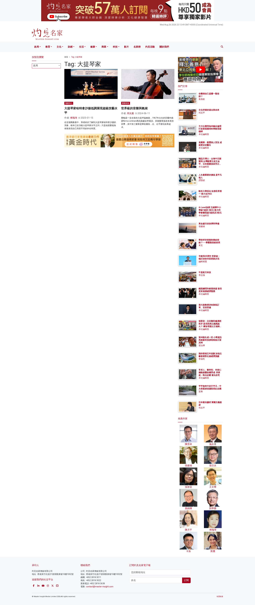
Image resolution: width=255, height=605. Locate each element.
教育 (47, 46)
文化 (59, 46)
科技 (115, 46)
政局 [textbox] (35, 65)
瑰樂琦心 (68, 103)
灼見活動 (150, 46)
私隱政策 (220, 596)
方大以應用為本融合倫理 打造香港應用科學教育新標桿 (210, 129)
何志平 (202, 112)
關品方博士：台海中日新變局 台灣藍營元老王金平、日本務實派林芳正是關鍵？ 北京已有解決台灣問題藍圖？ (210, 164)
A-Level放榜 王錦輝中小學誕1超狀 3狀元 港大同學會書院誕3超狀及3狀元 (210, 210)
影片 (126, 46)
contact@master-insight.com (99, 586)
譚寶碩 (202, 180)
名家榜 (137, 46)
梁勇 (201, 391)
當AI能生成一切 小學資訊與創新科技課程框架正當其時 (210, 340)
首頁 (66, 57)
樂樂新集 (125, 103)
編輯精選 (203, 261)
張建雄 (202, 226)
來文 (201, 245)
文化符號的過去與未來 (209, 110)
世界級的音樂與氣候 (134, 108)
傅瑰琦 (73, 117)
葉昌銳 (202, 99)
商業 (104, 46)
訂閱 (186, 580)
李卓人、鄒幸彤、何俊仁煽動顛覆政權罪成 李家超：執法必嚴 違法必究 (210, 372)
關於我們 (164, 46)
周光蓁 (130, 113)
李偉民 (202, 359)
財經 (70, 46)
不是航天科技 (205, 272)
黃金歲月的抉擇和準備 (209, 223)
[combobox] (46, 65)
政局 (36, 46)
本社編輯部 (204, 134)
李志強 (202, 275)
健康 (92, 46)
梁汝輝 (202, 345)
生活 (81, 46)
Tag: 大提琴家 (76, 57)
